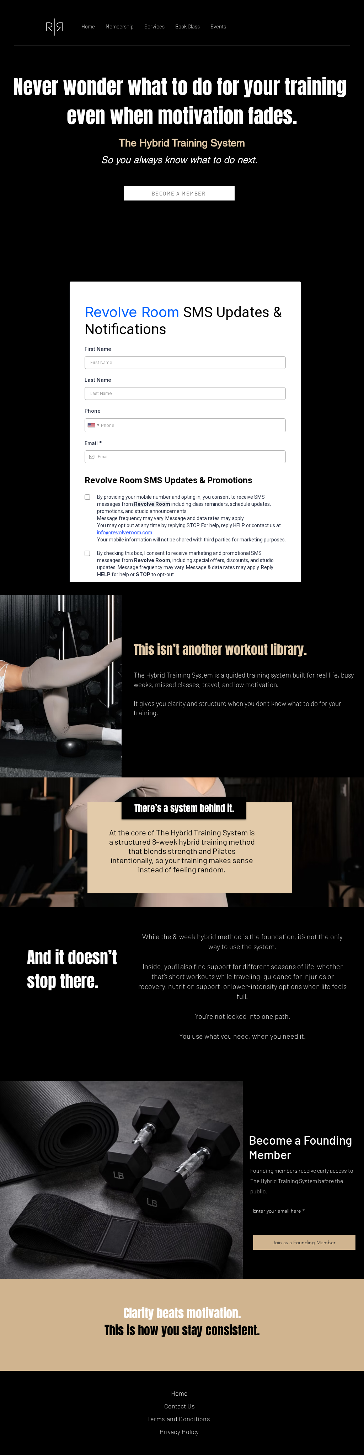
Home (179, 1393)
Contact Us (179, 1406)
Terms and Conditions (179, 1419)
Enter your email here (277, 1210)
